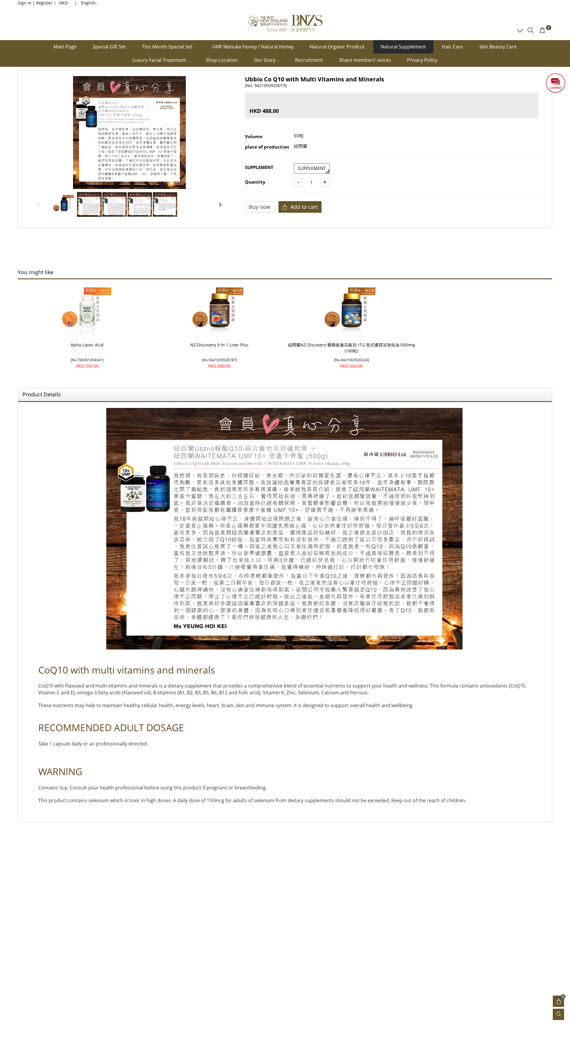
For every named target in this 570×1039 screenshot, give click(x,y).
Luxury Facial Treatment (160, 60)
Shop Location (222, 60)
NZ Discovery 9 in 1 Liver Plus (219, 345)
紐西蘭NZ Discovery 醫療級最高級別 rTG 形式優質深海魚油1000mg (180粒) (351, 348)
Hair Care (452, 46)
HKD (63, 3)
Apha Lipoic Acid (87, 345)
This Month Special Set (168, 46)
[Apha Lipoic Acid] (87, 310)
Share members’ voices (365, 60)
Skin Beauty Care (498, 46)
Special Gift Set (109, 46)
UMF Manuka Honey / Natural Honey (253, 46)
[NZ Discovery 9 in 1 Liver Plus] (219, 310)
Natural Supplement (403, 46)
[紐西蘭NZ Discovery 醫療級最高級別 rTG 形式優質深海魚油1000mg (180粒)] (351, 310)
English (88, 3)
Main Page (65, 46)
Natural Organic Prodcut (337, 46)
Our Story (265, 60)
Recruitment (309, 60)
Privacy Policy (422, 60)
